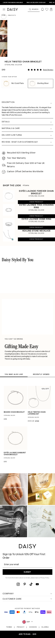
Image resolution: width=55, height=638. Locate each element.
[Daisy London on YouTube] (37, 584)
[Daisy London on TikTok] (31, 584)
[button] (51, 9)
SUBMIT (27, 572)
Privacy (20, 627)
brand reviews (48, 70)
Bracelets (12, 15)
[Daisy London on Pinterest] (24, 584)
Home (4, 15)
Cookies (33, 627)
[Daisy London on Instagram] (18, 584)
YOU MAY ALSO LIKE (14, 374)
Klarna (45, 627)
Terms (9, 627)
